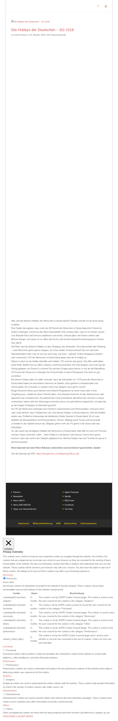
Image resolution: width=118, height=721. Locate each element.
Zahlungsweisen (88, 523)
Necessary (11, 578)
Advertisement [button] (10, 690)
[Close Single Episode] (34, 159)
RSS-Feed (69, 500)
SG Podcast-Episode (56, 35)
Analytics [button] (7, 676)
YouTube (69, 509)
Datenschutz (70, 523)
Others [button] (6, 705)
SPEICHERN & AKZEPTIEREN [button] (18, 716)
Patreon (16, 492)
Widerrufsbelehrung (42, 523)
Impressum (23, 523)
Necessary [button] (8, 575)
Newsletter (18, 496)
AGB (58, 523)
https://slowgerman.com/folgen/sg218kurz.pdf (57, 453)
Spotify (68, 496)
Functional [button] (8, 646)
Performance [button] (9, 661)
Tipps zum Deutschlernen (24, 509)
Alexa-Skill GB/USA (22, 505)
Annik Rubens (21, 35)
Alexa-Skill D (19, 500)
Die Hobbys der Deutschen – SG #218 (42, 30)
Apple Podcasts (72, 492)
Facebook (69, 505)
